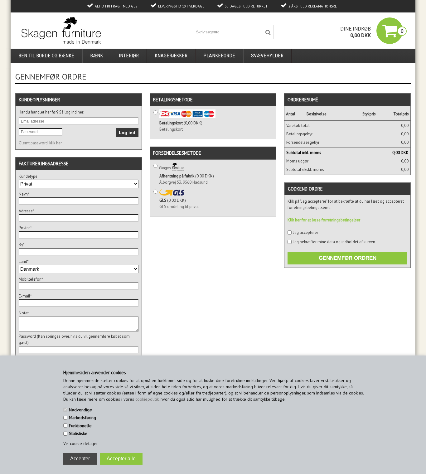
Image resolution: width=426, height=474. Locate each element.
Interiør (129, 56)
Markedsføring (82, 417)
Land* (24, 261)
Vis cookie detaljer (80, 443)
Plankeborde (219, 56)
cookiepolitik (147, 399)
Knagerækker (171, 56)
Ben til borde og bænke (46, 56)
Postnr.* (25, 227)
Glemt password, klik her (40, 143)
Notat (24, 313)
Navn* (24, 194)
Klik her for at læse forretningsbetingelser (324, 220)
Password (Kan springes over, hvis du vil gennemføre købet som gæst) (74, 339)
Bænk (96, 56)
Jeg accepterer (305, 232)
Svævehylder (267, 56)
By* (22, 244)
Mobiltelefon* (31, 279)
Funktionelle (80, 425)
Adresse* (26, 211)
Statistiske (78, 433)
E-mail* (25, 296)
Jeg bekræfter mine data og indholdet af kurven (334, 241)
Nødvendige (80, 410)
